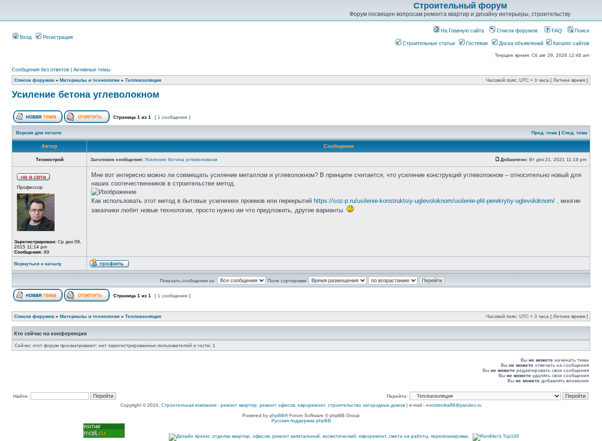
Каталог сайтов (570, 43)
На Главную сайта (461, 30)
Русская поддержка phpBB (301, 420)
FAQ (556, 30)
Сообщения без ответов (40, 69)
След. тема (574, 132)
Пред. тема (544, 132)
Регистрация (57, 37)
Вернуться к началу (38, 263)
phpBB (277, 415)
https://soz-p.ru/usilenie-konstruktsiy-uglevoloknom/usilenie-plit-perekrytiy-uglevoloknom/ (434, 200)
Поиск (581, 30)
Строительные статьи (428, 43)
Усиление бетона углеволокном (85, 94)
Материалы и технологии (89, 80)
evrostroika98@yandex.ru (454, 405)
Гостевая (476, 43)
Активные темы (92, 69)
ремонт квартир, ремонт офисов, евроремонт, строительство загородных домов (313, 405)
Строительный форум (460, 5)
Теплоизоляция (143, 80)
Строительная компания (188, 405)
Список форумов (516, 30)
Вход (25, 37)
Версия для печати (38, 132)
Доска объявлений (520, 43)
